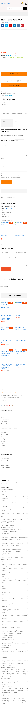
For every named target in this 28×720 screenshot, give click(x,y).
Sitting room (4, 434)
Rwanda (20, 482)
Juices (21, 503)
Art (2, 516)
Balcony (3, 443)
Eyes (3, 653)
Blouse (4, 574)
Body (9, 649)
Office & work (5, 684)
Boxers (4, 586)
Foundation (5, 669)
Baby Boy (4, 566)
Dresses (4, 572)
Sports (3, 612)
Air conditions (5, 533)
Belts (9, 623)
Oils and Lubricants (15, 662)
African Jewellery (6, 692)
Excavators (5, 702)
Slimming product (21, 651)
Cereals (4, 496)
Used (8, 660)
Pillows (16, 603)
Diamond (19, 690)
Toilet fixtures (10, 673)
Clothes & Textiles (6, 559)
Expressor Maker (5, 460)
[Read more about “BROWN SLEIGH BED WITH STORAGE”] (17, 338)
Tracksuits (4, 615)
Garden (3, 445)
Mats (8, 519)
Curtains (18, 604)
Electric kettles (5, 419)
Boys (3, 582)
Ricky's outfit (11, 55)
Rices (21, 496)
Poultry (4, 510)
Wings (18, 513)
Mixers (16, 557)
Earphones (14, 537)
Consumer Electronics (7, 527)
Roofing (18, 669)
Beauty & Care (5, 647)
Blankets (4, 564)
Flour (9, 496)
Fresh (3, 500)
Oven (2, 417)
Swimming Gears (6, 617)
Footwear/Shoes (5, 678)
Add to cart (14, 74)
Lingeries (16, 579)
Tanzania (3, 483)
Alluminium (5, 525)
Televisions (5, 531)
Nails (20, 649)
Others (10, 665)
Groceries (4, 491)
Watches (10, 688)
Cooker (4, 554)
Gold (16, 688)
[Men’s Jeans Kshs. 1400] (2, 25)
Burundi (3, 482)
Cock (3, 513)
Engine (3, 665)
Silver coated (10, 690)
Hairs (14, 649)
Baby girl (4, 570)
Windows (4, 675)
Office (2, 450)
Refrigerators (13, 531)
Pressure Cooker (5, 423)
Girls (3, 576)
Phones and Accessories (8, 535)
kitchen (3, 447)
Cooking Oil (5, 498)
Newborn (4, 561)
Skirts (10, 572)
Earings (15, 692)
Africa (6, 22)
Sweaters (11, 580)
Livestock (4, 506)
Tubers (10, 503)
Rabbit (21, 509)
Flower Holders (17, 519)
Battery (4, 539)
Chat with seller (14, 85)
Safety (16, 682)
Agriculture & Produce (7, 489)
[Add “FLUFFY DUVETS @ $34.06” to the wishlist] (10, 338)
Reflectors (4, 627)
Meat (3, 504)
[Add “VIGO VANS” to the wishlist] (24, 313)
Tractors (12, 698)
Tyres (19, 660)
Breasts (4, 515)
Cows (15, 509)
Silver (3, 690)
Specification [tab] (17, 113)
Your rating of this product (8, 140)
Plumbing (4, 671)
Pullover (4, 598)
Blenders (10, 557)
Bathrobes (16, 609)
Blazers (11, 598)
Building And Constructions (8, 522)
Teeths (12, 651)
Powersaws (21, 698)
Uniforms (4, 618)
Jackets (18, 580)
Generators (5, 698)
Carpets (4, 604)
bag (5, 93)
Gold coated (23, 688)
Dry (3, 494)
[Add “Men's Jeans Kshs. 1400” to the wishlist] (10, 233)
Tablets (20, 529)
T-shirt (25, 564)
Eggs (13, 513)
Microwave (4, 415)
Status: (4, 57)
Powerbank (11, 539)
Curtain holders (21, 675)
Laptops (12, 529)
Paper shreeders (5, 467)
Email (3, 166)
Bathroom (4, 606)
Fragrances (5, 651)
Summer (21, 631)
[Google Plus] (7, 406)
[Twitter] (4, 406)
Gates (24, 673)
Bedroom (3, 436)
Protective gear (6, 624)
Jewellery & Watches (6, 686)
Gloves (18, 627)
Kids (15, 631)
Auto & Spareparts (6, 655)
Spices (15, 496)
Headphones (22, 537)
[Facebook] (1, 406)
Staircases (4, 676)
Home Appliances (6, 541)
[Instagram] (12, 406)
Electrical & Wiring (14, 671)
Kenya (10, 95)
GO (25, 8)
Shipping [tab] (6, 113)
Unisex (3, 682)
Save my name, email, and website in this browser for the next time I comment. (12, 176)
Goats (3, 509)
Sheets (10, 603)
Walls (3, 519)
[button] (21, 80)
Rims (25, 660)
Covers (19, 539)
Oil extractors (21, 700)
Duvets (4, 603)
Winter (3, 633)
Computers (5, 529)
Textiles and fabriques (8, 635)
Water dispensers (5, 465)
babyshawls (12, 564)
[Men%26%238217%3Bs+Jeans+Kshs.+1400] (6, 25)
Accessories (20, 663)
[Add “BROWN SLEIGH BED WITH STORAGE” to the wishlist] (24, 338)
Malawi (14, 482)
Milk (16, 503)
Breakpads (4, 662)
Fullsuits (23, 598)
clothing (9, 93)
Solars (13, 700)
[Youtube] (9, 406)
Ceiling (12, 525)
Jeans (8, 91)
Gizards (25, 513)
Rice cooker (4, 421)
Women (4, 588)
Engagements (5, 694)
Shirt (19, 564)
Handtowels (5, 611)
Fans (22, 557)
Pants (15, 572)
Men (3, 594)
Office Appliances (6, 547)
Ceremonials (11, 633)
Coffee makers (5, 458)
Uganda (10, 483)
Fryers (3, 557)
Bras (22, 579)
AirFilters (4, 663)
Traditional (5, 629)
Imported (3, 432)
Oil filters (11, 663)
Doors (18, 673)
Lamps (23, 671)
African (4, 637)
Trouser (4, 568)
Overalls (12, 627)
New (3, 660)
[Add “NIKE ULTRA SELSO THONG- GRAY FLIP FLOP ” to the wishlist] (24, 360)
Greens (4, 503)
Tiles (3, 673)
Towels (4, 609)
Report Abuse (5, 104)
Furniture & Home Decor (7, 639)
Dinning (3, 439)
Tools (3, 703)
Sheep (9, 509)
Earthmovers (13, 702)
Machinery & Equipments (7, 695)
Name (3, 158)
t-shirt (13, 93)
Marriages (19, 633)
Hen (8, 513)
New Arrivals (5, 537)
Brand (3, 649)
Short (10, 568)
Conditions (4, 657)
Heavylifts (22, 702)
